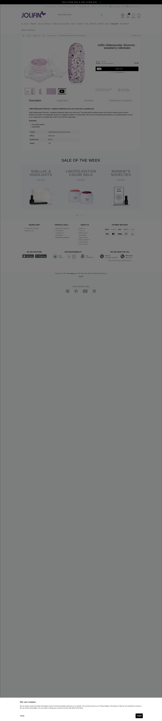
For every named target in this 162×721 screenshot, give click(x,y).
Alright (139, 716)
